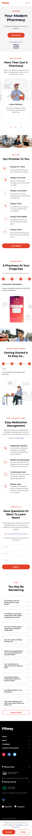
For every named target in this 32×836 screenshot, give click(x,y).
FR (29, 3)
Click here (19, 825)
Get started (16, 35)
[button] (11, 127)
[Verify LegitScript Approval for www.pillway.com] (3, 799)
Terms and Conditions (9, 818)
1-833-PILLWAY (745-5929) (17, 534)
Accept (9, 832)
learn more (20, 438)
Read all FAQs (16, 712)
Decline (23, 832)
